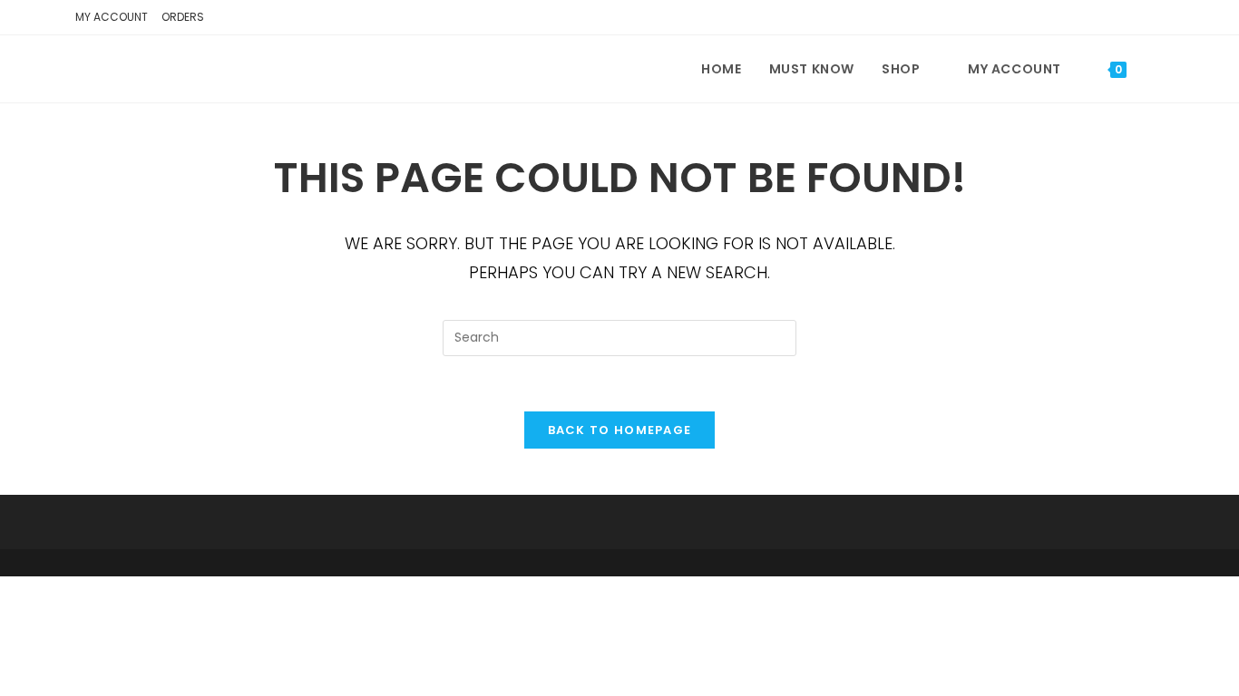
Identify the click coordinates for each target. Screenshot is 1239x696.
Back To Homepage (620, 430)
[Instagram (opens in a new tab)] (1152, 20)
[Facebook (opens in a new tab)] (1125, 20)
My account (111, 16)
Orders (182, 16)
